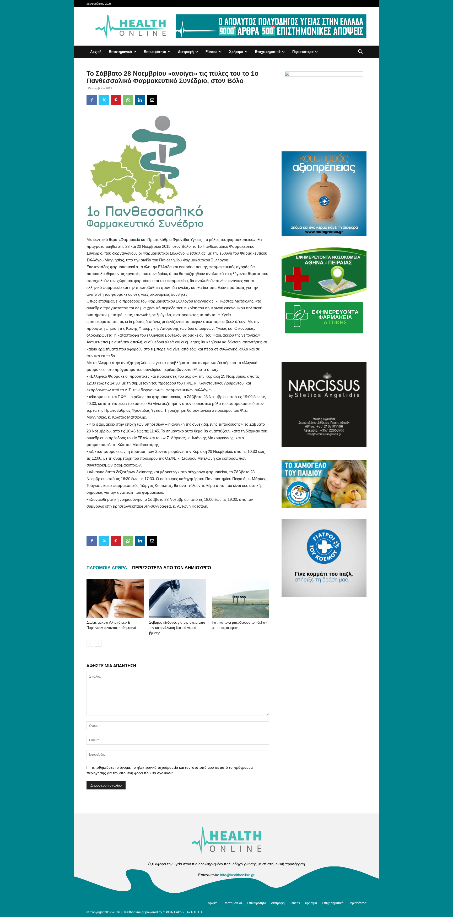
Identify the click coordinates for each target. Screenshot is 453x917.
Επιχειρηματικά (268, 52)
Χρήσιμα (236, 52)
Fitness (211, 52)
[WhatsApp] (128, 100)
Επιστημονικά (120, 52)
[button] (360, 52)
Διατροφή (186, 52)
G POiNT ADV (172, 912)
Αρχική (95, 52)
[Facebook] (92, 100)
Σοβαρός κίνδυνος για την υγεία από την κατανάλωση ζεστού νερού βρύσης (177, 628)
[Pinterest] (116, 100)
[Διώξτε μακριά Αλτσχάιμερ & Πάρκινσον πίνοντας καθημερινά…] (115, 598)
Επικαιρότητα (155, 52)
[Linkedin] (140, 100)
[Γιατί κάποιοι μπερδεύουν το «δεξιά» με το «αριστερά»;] (240, 598)
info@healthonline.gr (237, 875)
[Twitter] (104, 100)
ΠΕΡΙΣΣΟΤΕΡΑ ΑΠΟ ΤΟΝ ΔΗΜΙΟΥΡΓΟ (171, 567)
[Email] (152, 100)
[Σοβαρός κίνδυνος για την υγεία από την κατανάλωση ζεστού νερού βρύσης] (177, 598)
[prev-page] (90, 643)
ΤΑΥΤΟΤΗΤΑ (194, 912)
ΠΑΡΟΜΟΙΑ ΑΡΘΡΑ (107, 567)
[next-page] (98, 643)
